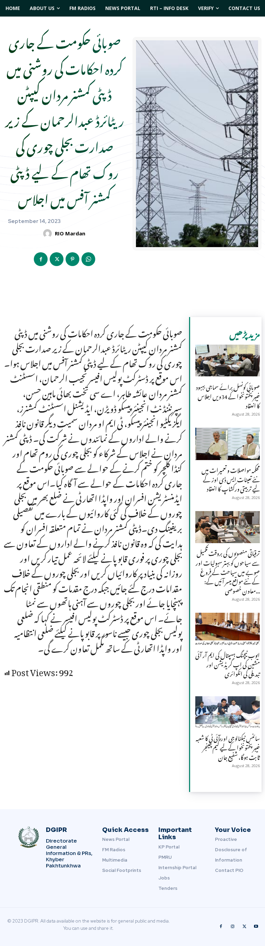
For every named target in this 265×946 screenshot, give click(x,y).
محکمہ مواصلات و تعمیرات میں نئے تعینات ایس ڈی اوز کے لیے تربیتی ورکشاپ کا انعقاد (231, 478)
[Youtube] (256, 927)
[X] (56, 259)
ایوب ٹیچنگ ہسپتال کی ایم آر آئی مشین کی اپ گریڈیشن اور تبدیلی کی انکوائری (227, 663)
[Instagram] (232, 927)
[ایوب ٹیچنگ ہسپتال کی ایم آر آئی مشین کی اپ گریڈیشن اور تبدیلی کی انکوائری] (227, 629)
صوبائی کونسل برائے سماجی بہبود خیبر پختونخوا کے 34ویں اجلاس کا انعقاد (228, 395)
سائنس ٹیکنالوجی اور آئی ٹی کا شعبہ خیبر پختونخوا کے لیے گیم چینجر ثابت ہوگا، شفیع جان (228, 746)
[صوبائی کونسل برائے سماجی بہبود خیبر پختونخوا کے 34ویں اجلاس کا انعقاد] (227, 361)
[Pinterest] (72, 259)
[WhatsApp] (88, 259)
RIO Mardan (70, 233)
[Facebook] (41, 259)
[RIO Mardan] (48, 233)
